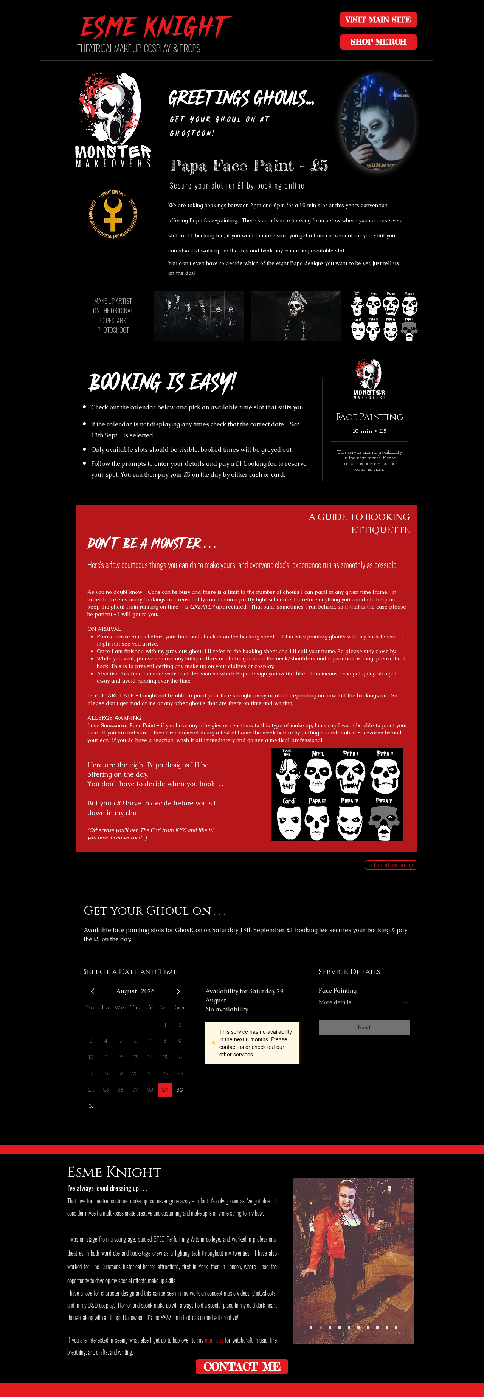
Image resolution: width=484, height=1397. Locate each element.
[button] (405, 161)
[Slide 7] (321, 1327)
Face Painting (369, 417)
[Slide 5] (377, 1327)
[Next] (395, 1261)
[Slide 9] (330, 1327)
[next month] (178, 991)
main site (214, 1339)
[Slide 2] (339, 1327)
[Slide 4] (368, 1327)
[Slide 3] (349, 1327)
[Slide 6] (387, 1327)
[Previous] (312, 1261)
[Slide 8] (396, 1327)
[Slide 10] (311, 1327)
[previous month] (92, 991)
